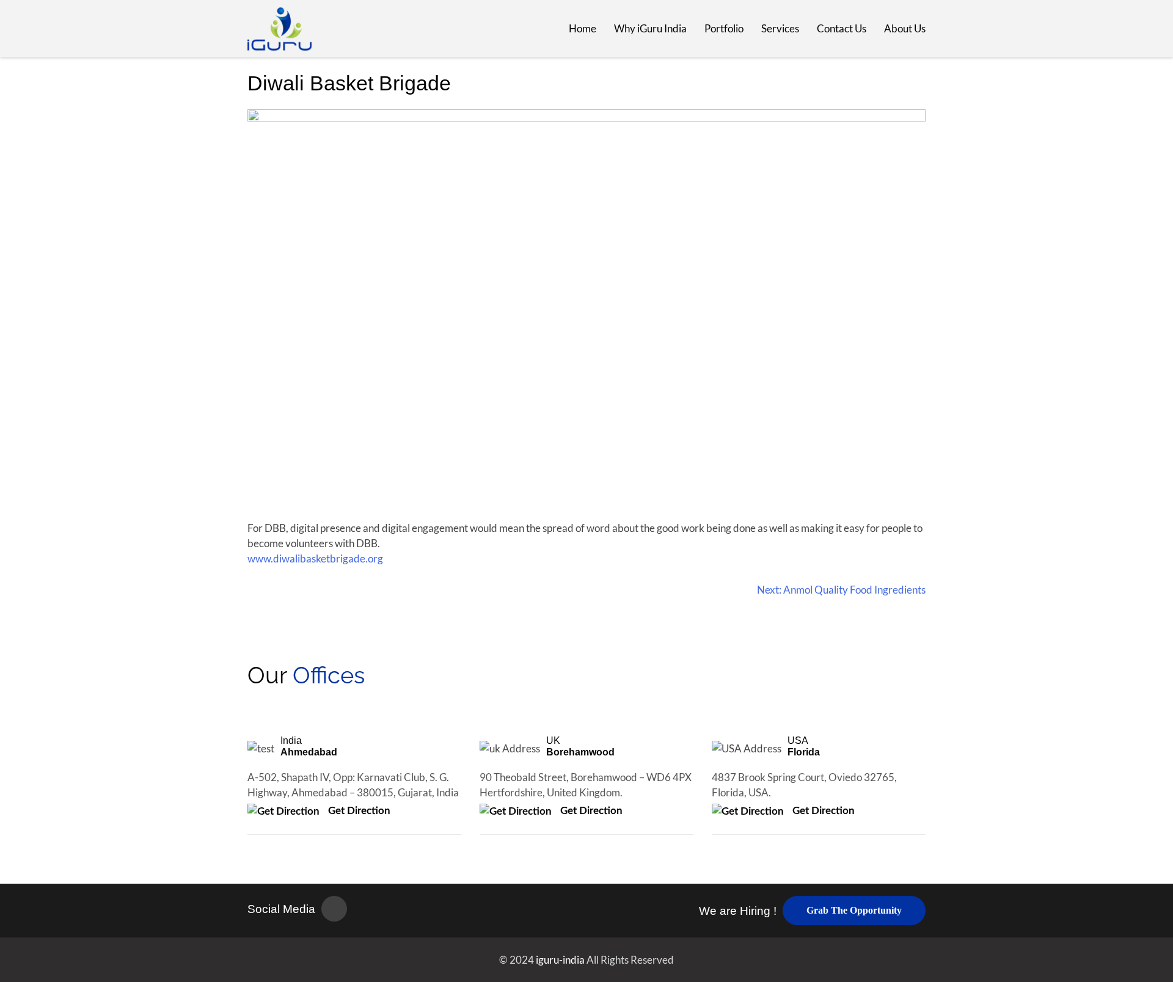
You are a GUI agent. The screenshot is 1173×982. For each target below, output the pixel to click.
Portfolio (724, 28)
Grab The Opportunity (854, 910)
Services (780, 28)
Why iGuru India (650, 28)
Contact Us (841, 28)
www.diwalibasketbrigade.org (315, 558)
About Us (905, 28)
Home (582, 28)
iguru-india (561, 959)
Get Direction (358, 811)
